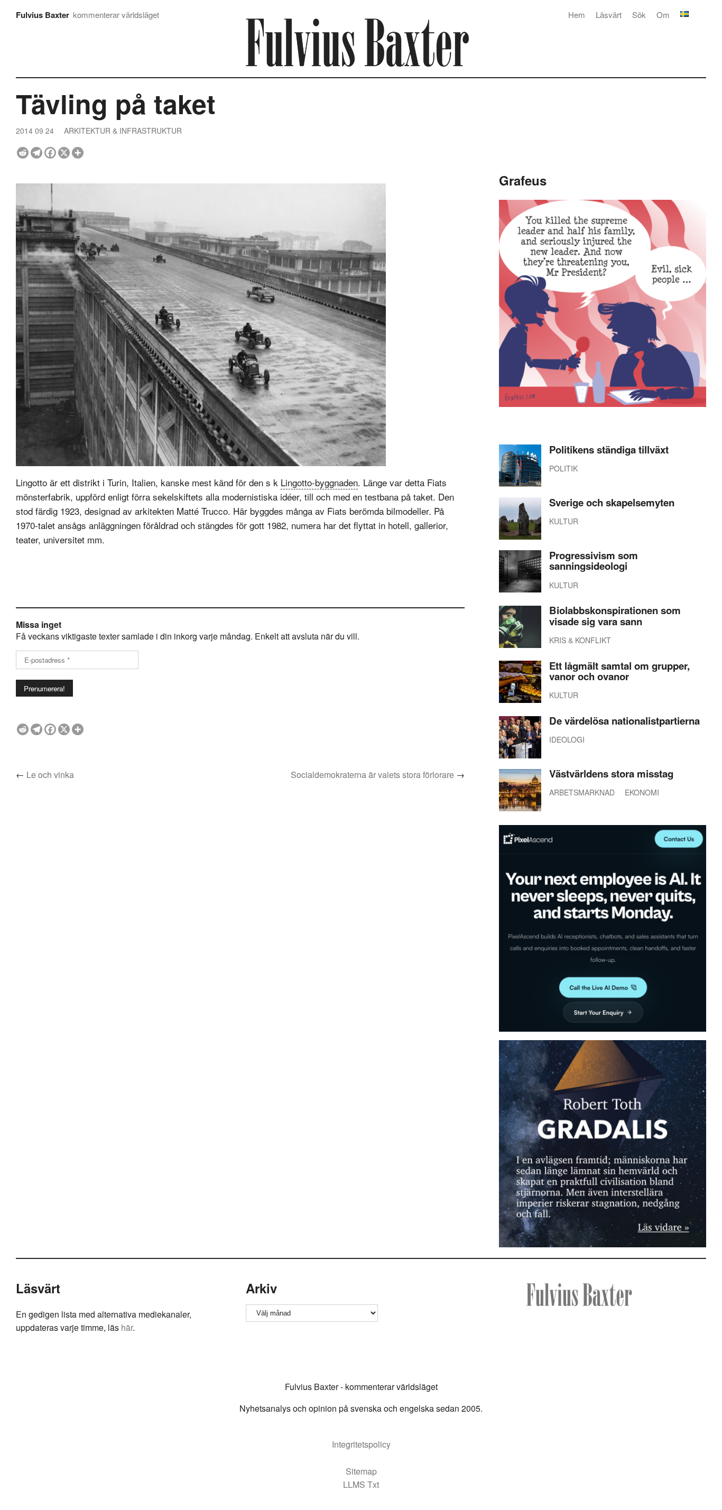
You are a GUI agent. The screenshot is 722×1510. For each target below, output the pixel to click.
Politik (563, 468)
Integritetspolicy (361, 1444)
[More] (78, 153)
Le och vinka (50, 774)
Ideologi (567, 739)
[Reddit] (23, 153)
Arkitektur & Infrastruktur (123, 130)
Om (663, 14)
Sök (639, 14)
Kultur (563, 521)
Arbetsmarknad (582, 792)
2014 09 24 (35, 130)
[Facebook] (50, 153)
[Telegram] (36, 153)
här (127, 1327)
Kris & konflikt (580, 640)
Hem (576, 14)
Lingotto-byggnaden (319, 482)
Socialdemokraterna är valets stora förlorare (372, 774)
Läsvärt (609, 14)
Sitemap (361, 1471)
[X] (64, 153)
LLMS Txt (361, 1484)
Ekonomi (642, 792)
